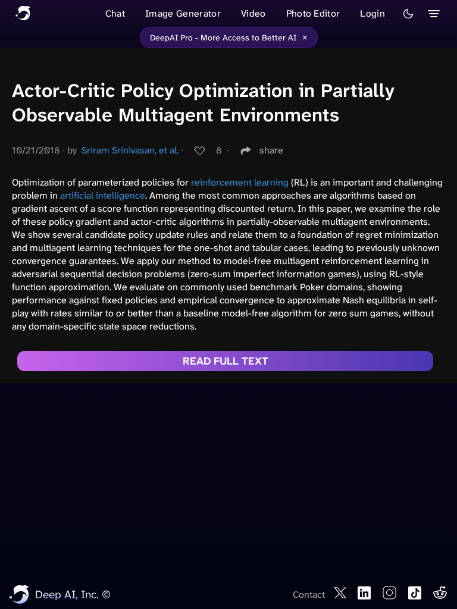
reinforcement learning (240, 182)
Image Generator (183, 13)
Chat (115, 13)
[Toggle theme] (408, 13)
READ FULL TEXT (225, 361)
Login (372, 13)
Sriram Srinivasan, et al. (130, 150)
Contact (309, 594)
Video (253, 13)
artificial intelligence (102, 195)
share (271, 150)
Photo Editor (313, 13)
